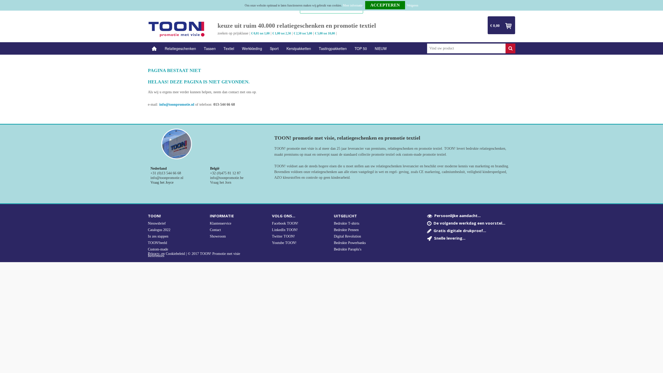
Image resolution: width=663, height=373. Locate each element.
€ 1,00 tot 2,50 (281, 33)
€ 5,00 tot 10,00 (325, 33)
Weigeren (412, 5)
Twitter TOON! (283, 236)
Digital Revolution (347, 236)
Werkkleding (252, 48)
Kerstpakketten (298, 48)
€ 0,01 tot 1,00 (260, 33)
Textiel (229, 48)
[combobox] (466, 48)
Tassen (210, 48)
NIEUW (381, 48)
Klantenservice (220, 223)
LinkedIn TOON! (285, 230)
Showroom (218, 236)
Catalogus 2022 (159, 230)
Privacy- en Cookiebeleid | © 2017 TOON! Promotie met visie (194, 254)
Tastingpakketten (333, 48)
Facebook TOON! (285, 223)
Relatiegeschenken (180, 48)
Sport (274, 48)
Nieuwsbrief (157, 223)
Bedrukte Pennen (346, 230)
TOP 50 (361, 48)
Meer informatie (353, 5)
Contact (215, 230)
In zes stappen (158, 236)
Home (154, 48)
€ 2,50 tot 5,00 (303, 33)
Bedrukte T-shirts (346, 223)
